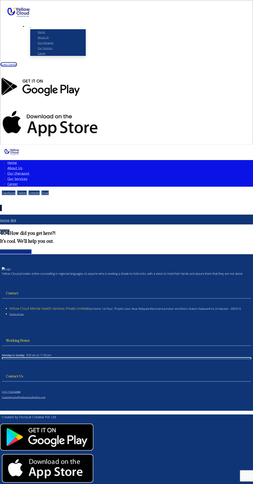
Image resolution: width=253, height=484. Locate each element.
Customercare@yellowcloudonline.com (23, 397)
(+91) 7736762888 (11, 392)
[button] (30, 26)
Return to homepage (15, 251)
